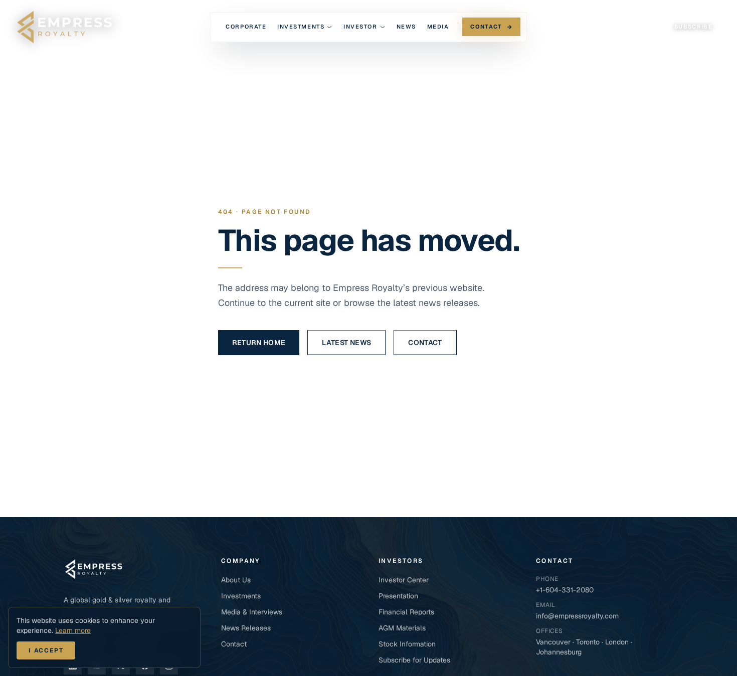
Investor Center (404, 579)
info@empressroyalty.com (577, 615)
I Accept (46, 650)
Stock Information (407, 643)
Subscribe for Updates (414, 659)
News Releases (246, 627)
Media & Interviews (251, 611)
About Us (236, 579)
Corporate (246, 26)
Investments (300, 26)
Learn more (73, 630)
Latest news (346, 342)
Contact (486, 26)
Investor (360, 26)
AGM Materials (402, 627)
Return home (259, 342)
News (406, 26)
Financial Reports (406, 611)
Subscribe (693, 26)
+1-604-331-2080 (565, 589)
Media (438, 26)
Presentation (398, 595)
